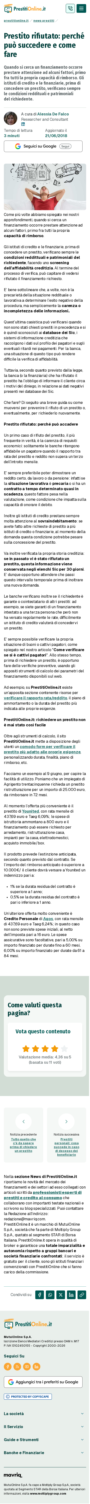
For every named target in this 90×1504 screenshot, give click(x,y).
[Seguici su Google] (45, 146)
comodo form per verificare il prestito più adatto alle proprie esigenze (42, 749)
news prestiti (43, 21)
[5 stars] (64, 1049)
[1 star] (26, 1049)
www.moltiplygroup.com (48, 1494)
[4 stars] (55, 1049)
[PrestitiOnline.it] (28, 1323)
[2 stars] (35, 1049)
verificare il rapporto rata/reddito (35, 698)
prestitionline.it (16, 21)
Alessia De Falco (53, 114)
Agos (48, 918)
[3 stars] (45, 1049)
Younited (30, 811)
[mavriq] (13, 1475)
